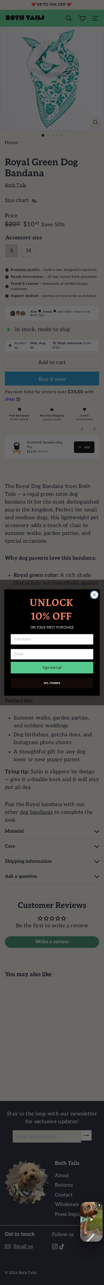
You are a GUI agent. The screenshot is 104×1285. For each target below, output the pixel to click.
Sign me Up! (51, 667)
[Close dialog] (94, 595)
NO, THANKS (52, 682)
